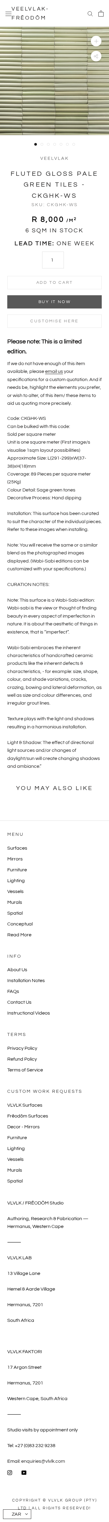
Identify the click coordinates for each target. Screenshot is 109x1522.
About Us (17, 969)
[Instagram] (9, 1472)
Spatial (15, 913)
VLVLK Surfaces (24, 1105)
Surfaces (17, 848)
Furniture (17, 869)
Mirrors (15, 859)
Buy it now (54, 302)
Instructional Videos (28, 1013)
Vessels (15, 891)
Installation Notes (26, 980)
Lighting (16, 880)
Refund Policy (22, 1059)
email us (54, 371)
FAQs (13, 991)
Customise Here (54, 321)
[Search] (90, 13)
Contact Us (19, 1002)
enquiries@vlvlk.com (43, 1461)
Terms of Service (25, 1070)
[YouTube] (23, 1472)
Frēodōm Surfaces (27, 1116)
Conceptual (20, 924)
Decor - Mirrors (23, 1126)
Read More (19, 934)
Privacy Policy (22, 1048)
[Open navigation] (8, 13)
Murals (14, 902)
